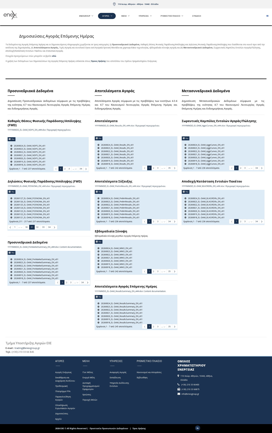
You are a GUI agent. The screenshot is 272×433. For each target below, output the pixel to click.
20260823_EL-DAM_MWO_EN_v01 (115, 251)
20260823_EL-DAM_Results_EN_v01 (116, 148)
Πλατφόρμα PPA (62, 391)
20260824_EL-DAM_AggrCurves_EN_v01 (205, 144)
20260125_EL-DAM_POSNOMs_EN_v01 (31, 204)
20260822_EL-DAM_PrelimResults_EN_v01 (119, 204)
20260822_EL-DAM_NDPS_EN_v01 (28, 152)
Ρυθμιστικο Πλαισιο (170, 16)
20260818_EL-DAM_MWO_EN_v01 (115, 267)
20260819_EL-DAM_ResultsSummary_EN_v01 (121, 319)
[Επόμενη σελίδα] (86, 168)
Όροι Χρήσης (139, 428)
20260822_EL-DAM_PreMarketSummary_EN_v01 (35, 265)
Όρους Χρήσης (98, 61)
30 (26, 227)
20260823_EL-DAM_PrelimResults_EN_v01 (119, 201)
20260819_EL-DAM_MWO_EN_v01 (115, 264)
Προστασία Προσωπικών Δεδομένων (109, 428)
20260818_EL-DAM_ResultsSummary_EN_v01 (121, 322)
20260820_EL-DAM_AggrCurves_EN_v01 (205, 157)
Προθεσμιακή (61, 386)
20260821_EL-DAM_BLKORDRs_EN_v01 (205, 207)
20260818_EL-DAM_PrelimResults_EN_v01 (119, 217)
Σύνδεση (196, 16)
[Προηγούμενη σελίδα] (10, 227)
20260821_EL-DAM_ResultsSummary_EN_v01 (121, 312)
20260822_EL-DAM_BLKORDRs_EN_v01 (205, 204)
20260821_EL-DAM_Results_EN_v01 (116, 154)
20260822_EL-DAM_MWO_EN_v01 (115, 254)
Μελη (124, 16)
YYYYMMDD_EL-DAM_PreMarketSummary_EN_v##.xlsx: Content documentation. (45, 247)
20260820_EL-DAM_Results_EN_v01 (116, 157)
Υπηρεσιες (144, 16)
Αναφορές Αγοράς (118, 372)
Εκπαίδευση (115, 377)
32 (37, 227)
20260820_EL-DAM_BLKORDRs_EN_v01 (205, 211)
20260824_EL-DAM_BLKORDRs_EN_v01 (205, 198)
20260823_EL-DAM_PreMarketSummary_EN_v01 (35, 262)
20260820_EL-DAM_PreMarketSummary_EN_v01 (35, 272)
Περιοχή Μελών (89, 399)
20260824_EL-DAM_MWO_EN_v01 (115, 248)
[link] (56, 168)
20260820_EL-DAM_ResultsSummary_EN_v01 (121, 316)
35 (169, 168)
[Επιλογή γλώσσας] (267, 15)
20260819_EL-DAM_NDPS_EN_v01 (28, 161)
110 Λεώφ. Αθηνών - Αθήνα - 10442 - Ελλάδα (138, 4)
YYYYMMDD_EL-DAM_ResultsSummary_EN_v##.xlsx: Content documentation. (130, 291)
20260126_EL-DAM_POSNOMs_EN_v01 (31, 201)
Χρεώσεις (86, 394)
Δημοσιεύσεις (61, 413)
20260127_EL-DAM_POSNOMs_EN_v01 (31, 198)
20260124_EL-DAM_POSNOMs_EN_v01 (31, 207)
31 (32, 227)
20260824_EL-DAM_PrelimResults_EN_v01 (119, 198)
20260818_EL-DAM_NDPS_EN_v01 (28, 164)
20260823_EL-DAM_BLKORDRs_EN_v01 (205, 201)
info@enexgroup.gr (190, 394)
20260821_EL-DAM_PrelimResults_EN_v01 (119, 207)
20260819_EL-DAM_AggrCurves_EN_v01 (205, 160)
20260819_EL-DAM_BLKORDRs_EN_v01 (205, 214)
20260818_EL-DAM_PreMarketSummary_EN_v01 (35, 278)
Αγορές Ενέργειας (63, 372)
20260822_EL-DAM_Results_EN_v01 (116, 151)
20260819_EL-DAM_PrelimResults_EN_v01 (119, 214)
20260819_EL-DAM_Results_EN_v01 (116, 160)
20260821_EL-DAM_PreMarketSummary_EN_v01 (35, 268)
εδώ (54, 56)
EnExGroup (84, 16)
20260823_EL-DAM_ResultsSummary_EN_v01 (121, 306)
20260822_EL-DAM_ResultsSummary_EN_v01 (121, 309)
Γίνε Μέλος (87, 372)
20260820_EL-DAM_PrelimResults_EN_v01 (119, 211)
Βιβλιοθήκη (142, 377)
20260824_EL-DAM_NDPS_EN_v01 (28, 145)
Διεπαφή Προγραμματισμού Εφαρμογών (90, 386)
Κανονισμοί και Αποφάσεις (149, 372)
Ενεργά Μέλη (88, 377)
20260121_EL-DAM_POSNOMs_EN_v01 (31, 217)
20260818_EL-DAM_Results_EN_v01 (116, 163)
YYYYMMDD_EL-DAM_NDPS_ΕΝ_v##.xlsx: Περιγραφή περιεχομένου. (39, 129)
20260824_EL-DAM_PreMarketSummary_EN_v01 (35, 259)
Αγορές (105, 16)
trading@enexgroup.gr (27, 348)
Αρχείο (58, 419)
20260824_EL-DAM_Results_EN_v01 (116, 144)
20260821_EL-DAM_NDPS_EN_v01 (28, 155)
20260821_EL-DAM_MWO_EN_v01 (115, 257)
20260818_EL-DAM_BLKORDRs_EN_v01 (205, 217)
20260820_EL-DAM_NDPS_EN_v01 (28, 158)
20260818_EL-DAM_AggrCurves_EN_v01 (205, 163)
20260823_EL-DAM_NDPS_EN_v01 (28, 148)
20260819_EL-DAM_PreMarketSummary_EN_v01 (35, 275)
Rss (13, 139)
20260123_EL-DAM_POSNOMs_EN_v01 (31, 211)
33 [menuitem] (43, 227)
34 (81, 168)
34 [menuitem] (49, 227)
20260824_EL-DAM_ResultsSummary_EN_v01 (121, 303)
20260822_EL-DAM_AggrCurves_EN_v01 (205, 151)
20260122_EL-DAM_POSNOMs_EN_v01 (31, 214)
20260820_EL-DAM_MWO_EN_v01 (115, 260)
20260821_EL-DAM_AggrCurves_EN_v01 (205, 154)
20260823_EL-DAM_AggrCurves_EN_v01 (205, 148)
